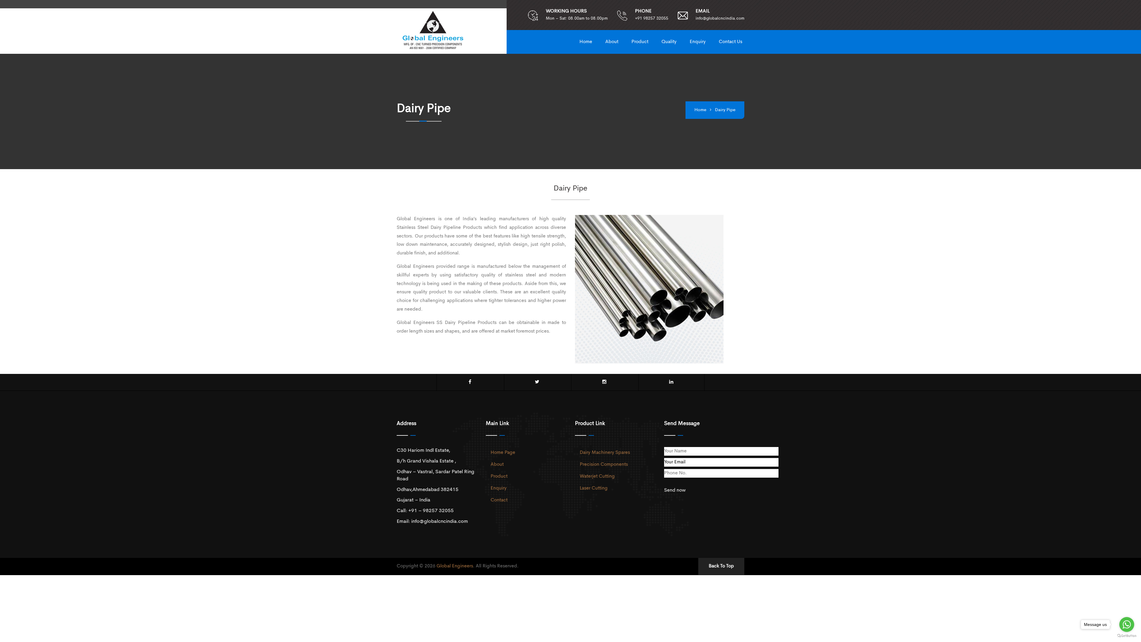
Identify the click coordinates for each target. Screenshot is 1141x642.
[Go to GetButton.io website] (1126, 636)
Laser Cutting (594, 488)
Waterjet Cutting (597, 476)
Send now (674, 490)
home (700, 110)
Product (639, 42)
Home (585, 42)
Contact (499, 500)
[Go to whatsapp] (1126, 624)
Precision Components (604, 464)
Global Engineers (454, 566)
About (611, 42)
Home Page (503, 452)
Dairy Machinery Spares (605, 452)
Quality (669, 42)
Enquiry (698, 42)
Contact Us (730, 42)
